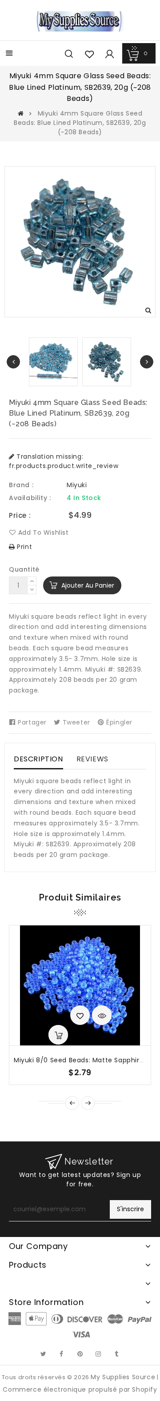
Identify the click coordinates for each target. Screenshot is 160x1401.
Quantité (24, 569)
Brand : (21, 484)
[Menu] (9, 54)
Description (38, 759)
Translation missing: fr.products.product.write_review (63, 461)
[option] (106, 361)
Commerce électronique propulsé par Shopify (80, 1389)
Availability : (30, 497)
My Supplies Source (123, 1377)
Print (23, 546)
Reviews (92, 759)
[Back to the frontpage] (21, 113)
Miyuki (77, 484)
